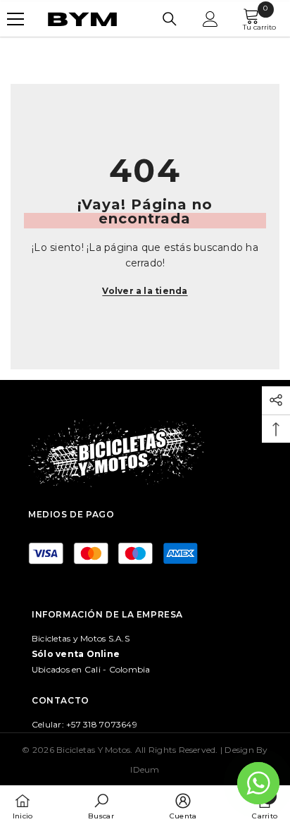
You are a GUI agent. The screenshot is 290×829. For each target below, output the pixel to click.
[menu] (15, 19)
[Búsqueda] (169, 19)
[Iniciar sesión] (210, 19)
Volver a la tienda (144, 290)
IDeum (144, 769)
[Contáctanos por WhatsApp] (258, 783)
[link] (101, 806)
